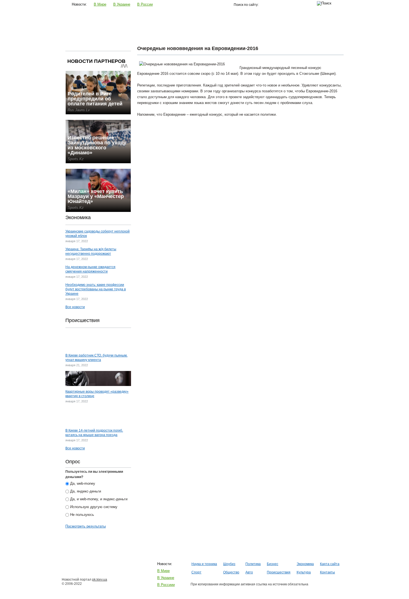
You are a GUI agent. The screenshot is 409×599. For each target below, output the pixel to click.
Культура (323, 35)
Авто (265, 35)
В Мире (100, 4)
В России (145, 4)
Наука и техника (88, 35)
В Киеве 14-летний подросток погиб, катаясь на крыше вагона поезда (94, 433)
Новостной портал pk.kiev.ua (89, 21)
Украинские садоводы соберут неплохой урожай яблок (97, 233)
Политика (143, 35)
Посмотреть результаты (85, 526)
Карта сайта (329, 564)
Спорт (218, 35)
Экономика (194, 35)
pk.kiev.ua (99, 579)
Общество (242, 35)
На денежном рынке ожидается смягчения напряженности (90, 269)
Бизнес (168, 35)
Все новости (75, 307)
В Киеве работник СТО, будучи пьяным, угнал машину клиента (96, 357)
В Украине (121, 4)
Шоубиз (119, 35)
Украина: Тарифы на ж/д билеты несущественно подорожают (90, 251)
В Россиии (166, 585)
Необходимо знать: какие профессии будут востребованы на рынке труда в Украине (95, 289)
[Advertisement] (240, 156)
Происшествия (292, 35)
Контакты (327, 572)
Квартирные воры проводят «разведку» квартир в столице (97, 394)
